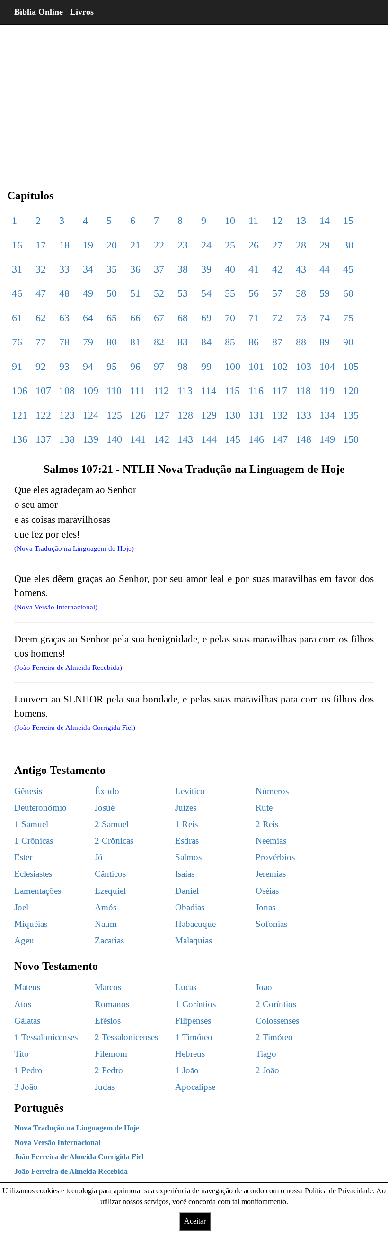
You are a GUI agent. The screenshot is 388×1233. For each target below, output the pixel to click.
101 (256, 366)
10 (230, 220)
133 (303, 415)
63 (64, 318)
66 (135, 318)
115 (232, 390)
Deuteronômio (40, 808)
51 (135, 293)
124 (90, 415)
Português (38, 1108)
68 (182, 318)
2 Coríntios (276, 1004)
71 (253, 318)
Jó (99, 857)
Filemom (111, 1054)
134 (327, 415)
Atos (22, 1004)
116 (256, 390)
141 (138, 439)
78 (64, 342)
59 (324, 293)
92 (40, 366)
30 (348, 245)
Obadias (189, 907)
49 (88, 293)
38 (182, 269)
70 (230, 318)
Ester (23, 857)
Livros (82, 12)
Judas (105, 1087)
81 (135, 342)
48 (64, 293)
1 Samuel (31, 824)
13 (301, 220)
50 (111, 293)
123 (67, 415)
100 (232, 366)
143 (185, 439)
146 (256, 439)
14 (324, 220)
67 (159, 318)
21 (135, 245)
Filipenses (193, 1021)
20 (111, 245)
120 (351, 390)
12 (277, 220)
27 (277, 245)
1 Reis (186, 824)
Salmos (188, 857)
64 (88, 318)
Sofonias (271, 924)
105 (351, 366)
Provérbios (275, 857)
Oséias (267, 891)
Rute (264, 808)
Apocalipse (195, 1087)
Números (272, 791)
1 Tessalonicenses (46, 1037)
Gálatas (27, 1021)
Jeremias (271, 874)
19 (88, 245)
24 (206, 245)
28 (301, 245)
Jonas (265, 907)
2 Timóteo (274, 1037)
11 (253, 220)
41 (253, 269)
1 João (187, 1070)
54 (206, 293)
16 (17, 245)
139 (90, 439)
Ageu (24, 940)
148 (303, 439)
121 (19, 415)
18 (64, 245)
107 (43, 390)
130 (232, 415)
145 (232, 439)
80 (111, 342)
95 (111, 366)
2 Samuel (112, 824)
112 (161, 390)
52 (159, 293)
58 (301, 293)
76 (17, 342)
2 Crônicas (114, 841)
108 (67, 390)
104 (327, 366)
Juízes (185, 808)
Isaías (184, 874)
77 (40, 342)
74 (324, 318)
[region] (194, 99)
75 (348, 318)
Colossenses (277, 1021)
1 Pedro (28, 1070)
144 (209, 439)
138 (67, 439)
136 (19, 439)
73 (301, 318)
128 (185, 415)
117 (279, 390)
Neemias (271, 841)
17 (40, 245)
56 (253, 293)
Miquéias (30, 924)
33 (64, 269)
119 (327, 390)
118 (303, 390)
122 (43, 415)
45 (348, 269)
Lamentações (37, 891)
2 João (267, 1070)
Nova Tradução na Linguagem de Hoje (76, 1128)
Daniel (187, 891)
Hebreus (190, 1054)
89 (324, 342)
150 (351, 439)
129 (209, 415)
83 (182, 342)
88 (301, 342)
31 (17, 269)
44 (324, 269)
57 (277, 293)
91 (17, 366)
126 (138, 415)
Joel (21, 907)
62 (40, 318)
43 (301, 269)
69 (206, 318)
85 (230, 342)
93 (64, 366)
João (264, 987)
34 (88, 269)
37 (159, 269)
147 (280, 439)
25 (230, 245)
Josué (105, 808)
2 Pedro (109, 1070)
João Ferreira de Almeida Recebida (71, 1171)
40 (230, 269)
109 (90, 390)
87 (277, 342)
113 (185, 390)
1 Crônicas (33, 841)
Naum (106, 924)
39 (206, 269)
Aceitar (195, 1221)
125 (114, 415)
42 (277, 269)
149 (327, 439)
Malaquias (193, 940)
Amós (105, 907)
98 (182, 366)
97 (159, 366)
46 (17, 293)
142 (161, 439)
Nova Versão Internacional (57, 1143)
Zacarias (109, 940)
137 (43, 439)
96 (135, 366)
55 (230, 293)
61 (17, 318)
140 (114, 439)
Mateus (27, 987)
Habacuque (195, 924)
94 (88, 366)
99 (206, 366)
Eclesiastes (33, 874)
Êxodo (107, 791)
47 (40, 293)
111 (137, 390)
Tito (21, 1054)
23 (182, 245)
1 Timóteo (193, 1037)
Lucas (185, 987)
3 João (26, 1087)
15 (348, 220)
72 (277, 318)
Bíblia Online (38, 12)
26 (253, 245)
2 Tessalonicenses (126, 1037)
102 (280, 366)
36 (135, 269)
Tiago (266, 1054)
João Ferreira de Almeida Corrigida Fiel (78, 1157)
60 (348, 293)
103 (303, 366)
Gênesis (28, 791)
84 (206, 342)
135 (351, 415)
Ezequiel (110, 891)
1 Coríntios (195, 1004)
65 (111, 318)
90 (348, 342)
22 (159, 245)
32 (40, 269)
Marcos (108, 987)
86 (253, 342)
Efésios (108, 1021)
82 (159, 342)
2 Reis (267, 824)
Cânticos (110, 874)
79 (88, 342)
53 (182, 293)
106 (19, 390)
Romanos (112, 1004)
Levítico (190, 791)
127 (161, 415)
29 (324, 245)
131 (256, 415)
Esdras (187, 841)
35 (111, 269)
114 (208, 390)
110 (114, 390)
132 (280, 415)
